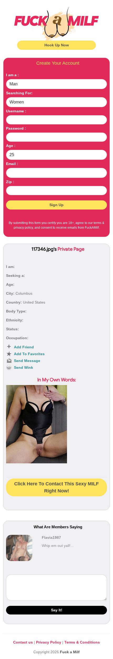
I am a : (12, 75)
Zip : (10, 182)
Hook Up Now (56, 45)
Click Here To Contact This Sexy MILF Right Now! (56, 487)
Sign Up (56, 205)
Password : (16, 128)
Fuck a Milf (70, 652)
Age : (11, 146)
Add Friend (24, 347)
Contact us (23, 642)
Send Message (27, 361)
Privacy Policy (48, 642)
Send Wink (23, 367)
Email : (12, 164)
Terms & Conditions (82, 642)
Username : (16, 111)
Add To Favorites (29, 354)
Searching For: (19, 93)
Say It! (56, 610)
